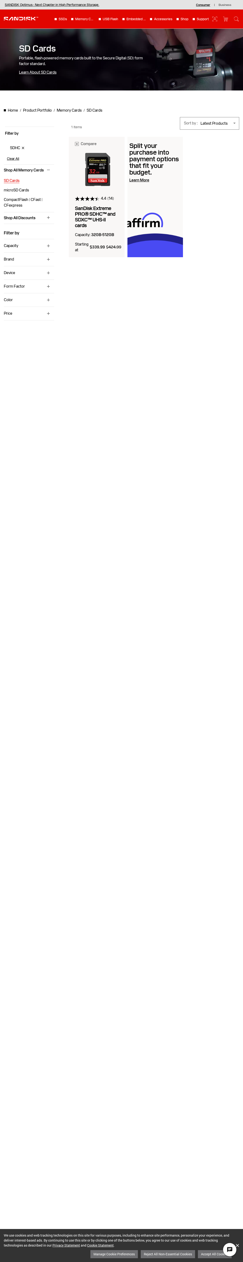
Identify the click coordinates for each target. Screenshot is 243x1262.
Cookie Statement (100, 1245)
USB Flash (110, 19)
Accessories (163, 19)
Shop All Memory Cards (24, 170)
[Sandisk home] (21, 18)
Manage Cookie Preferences (114, 1254)
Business (225, 5)
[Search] (236, 19)
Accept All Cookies (215, 1254)
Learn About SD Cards (37, 72)
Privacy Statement (66, 1245)
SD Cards (11, 180)
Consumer (203, 5)
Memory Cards (85, 19)
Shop (184, 19)
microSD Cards (16, 190)
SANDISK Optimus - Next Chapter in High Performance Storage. (52, 5)
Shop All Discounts (19, 218)
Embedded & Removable (136, 19)
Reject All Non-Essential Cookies (168, 1254)
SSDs (63, 19)
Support (203, 19)
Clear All (13, 159)
